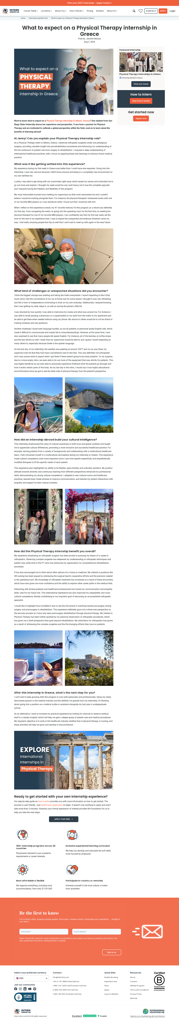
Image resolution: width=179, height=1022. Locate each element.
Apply (163, 10)
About (132, 977)
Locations (45, 11)
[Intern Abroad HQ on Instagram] (20, 988)
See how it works (141, 100)
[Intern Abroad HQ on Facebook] (15, 988)
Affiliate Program (137, 985)
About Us (111, 11)
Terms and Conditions (139, 990)
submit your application (52, 805)
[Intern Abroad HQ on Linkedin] (24, 988)
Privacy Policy (136, 994)
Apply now (141, 118)
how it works (44, 801)
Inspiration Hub (110, 981)
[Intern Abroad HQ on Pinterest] (34, 988)
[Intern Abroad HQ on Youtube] (29, 988)
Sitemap (133, 998)
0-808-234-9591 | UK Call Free (65, 990)
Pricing (90, 11)
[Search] (134, 11)
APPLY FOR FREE (62, 819)
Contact (151, 10)
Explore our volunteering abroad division (147, 1016)
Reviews (100, 11)
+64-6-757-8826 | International (66, 981)
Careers (133, 981)
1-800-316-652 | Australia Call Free (67, 994)
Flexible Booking (111, 977)
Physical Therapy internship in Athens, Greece (68, 121)
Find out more (141, 83)
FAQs (106, 985)
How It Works (76, 11)
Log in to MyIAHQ (111, 994)
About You (60, 11)
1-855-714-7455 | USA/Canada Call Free (69, 985)
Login (172, 10)
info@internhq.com (61, 977)
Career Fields (30, 11)
